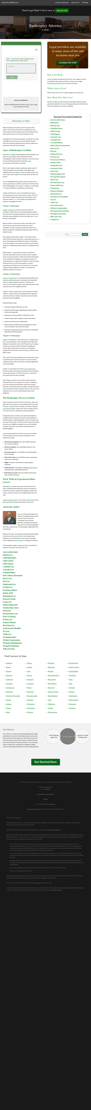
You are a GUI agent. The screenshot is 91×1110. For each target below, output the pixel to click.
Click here (44, 878)
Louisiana (30, 684)
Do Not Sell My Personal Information (45, 794)
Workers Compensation (11, 640)
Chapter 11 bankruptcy (9, 278)
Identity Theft (8, 593)
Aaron (19, 514)
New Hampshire (53, 675)
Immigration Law (9, 596)
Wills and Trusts (56, 217)
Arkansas (9, 675)
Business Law (8, 555)
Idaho (8, 712)
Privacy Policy (49, 787)
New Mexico (52, 684)
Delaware (9, 692)
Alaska (8, 667)
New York (51, 688)
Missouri (30, 712)
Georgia (8, 704)
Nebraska (51, 667)
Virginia (71, 692)
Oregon (50, 708)
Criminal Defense (9, 572)
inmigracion (54, 219)
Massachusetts (32, 696)
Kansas (29, 675)
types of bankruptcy (30, 369)
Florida (8, 700)
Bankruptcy (54, 123)
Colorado (9, 684)
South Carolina (74, 667)
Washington (73, 696)
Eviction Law (8, 587)
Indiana (29, 667)
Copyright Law (55, 140)
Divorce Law (7, 578)
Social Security (33, 467)
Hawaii (8, 708)
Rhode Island (73, 663)
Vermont (72, 688)
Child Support (8, 563)
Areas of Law (75, 2)
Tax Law (53, 199)
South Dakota (73, 671)
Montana (51, 663)
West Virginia (73, 700)
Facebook (48, 789)
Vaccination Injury (10, 637)
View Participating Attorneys (53, 830)
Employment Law (9, 584)
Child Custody (8, 560)
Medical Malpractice (10, 604)
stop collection (7, 408)
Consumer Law (8, 566)
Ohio (49, 700)
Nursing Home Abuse (10, 607)
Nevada (50, 671)
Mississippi (31, 708)
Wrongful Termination (11, 646)
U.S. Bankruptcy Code (56, 890)
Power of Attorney (9, 616)
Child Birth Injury (9, 557)
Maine (29, 688)
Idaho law (21, 545)
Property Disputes (9, 622)
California (9, 679)
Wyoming (72, 708)
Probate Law (7, 619)
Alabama (9, 663)
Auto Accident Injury (10, 552)
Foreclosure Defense (10, 590)
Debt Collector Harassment (12, 575)
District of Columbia (13, 696)
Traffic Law (7, 634)
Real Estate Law (9, 625)
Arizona (8, 671)
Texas (71, 679)
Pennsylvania (52, 712)
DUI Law (6, 581)
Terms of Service (38, 809)
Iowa (28, 671)
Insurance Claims (9, 599)
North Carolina (53, 692)
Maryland (30, 692)
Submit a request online (10, 500)
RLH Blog (85, 2)
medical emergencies (30, 239)
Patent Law (54, 180)
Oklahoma (51, 704)
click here (37, 883)
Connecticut (10, 688)
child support (16, 172)
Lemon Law (7, 601)
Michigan (30, 700)
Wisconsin (72, 704)
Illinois (29, 663)
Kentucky (30, 679)
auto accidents (18, 540)
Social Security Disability (12, 628)
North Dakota (52, 696)
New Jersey (52, 679)
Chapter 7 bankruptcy (9, 210)
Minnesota (30, 704)
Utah (70, 684)
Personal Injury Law (10, 613)
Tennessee (72, 675)
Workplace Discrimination (12, 643)
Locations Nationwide (62, 2)
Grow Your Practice (50, 804)
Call (68, 62)
